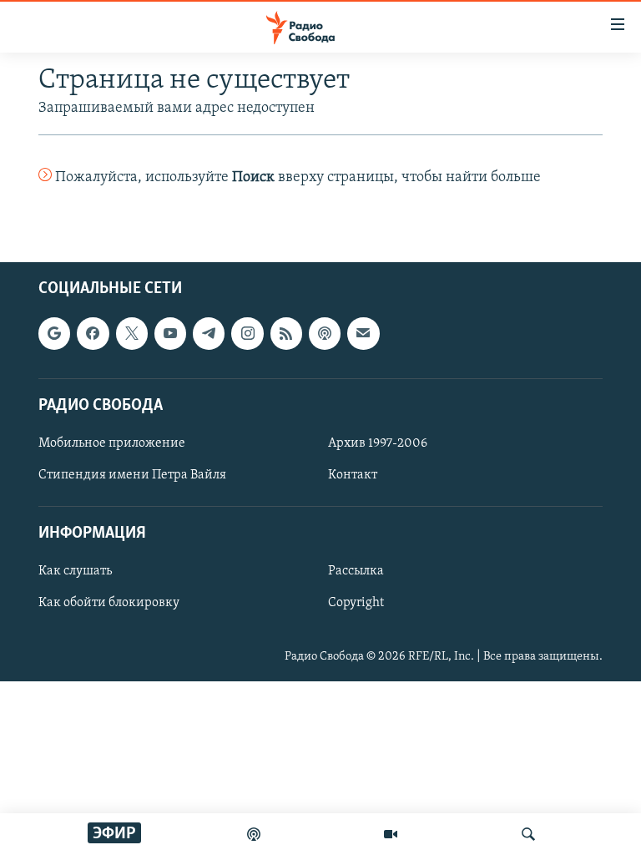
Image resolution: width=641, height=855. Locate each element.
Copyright (356, 603)
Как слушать (75, 572)
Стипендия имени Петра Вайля (132, 475)
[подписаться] (363, 334)
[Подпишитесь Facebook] (93, 334)
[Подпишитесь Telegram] (209, 334)
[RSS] (286, 334)
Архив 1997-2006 (377, 443)
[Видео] (391, 834)
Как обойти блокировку (108, 603)
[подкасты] (254, 834)
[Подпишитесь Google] (54, 334)
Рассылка (356, 572)
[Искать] (528, 834)
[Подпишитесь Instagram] (247, 334)
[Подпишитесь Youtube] (170, 334)
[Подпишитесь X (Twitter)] (132, 334)
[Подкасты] (325, 334)
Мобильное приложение (111, 443)
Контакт (352, 475)
